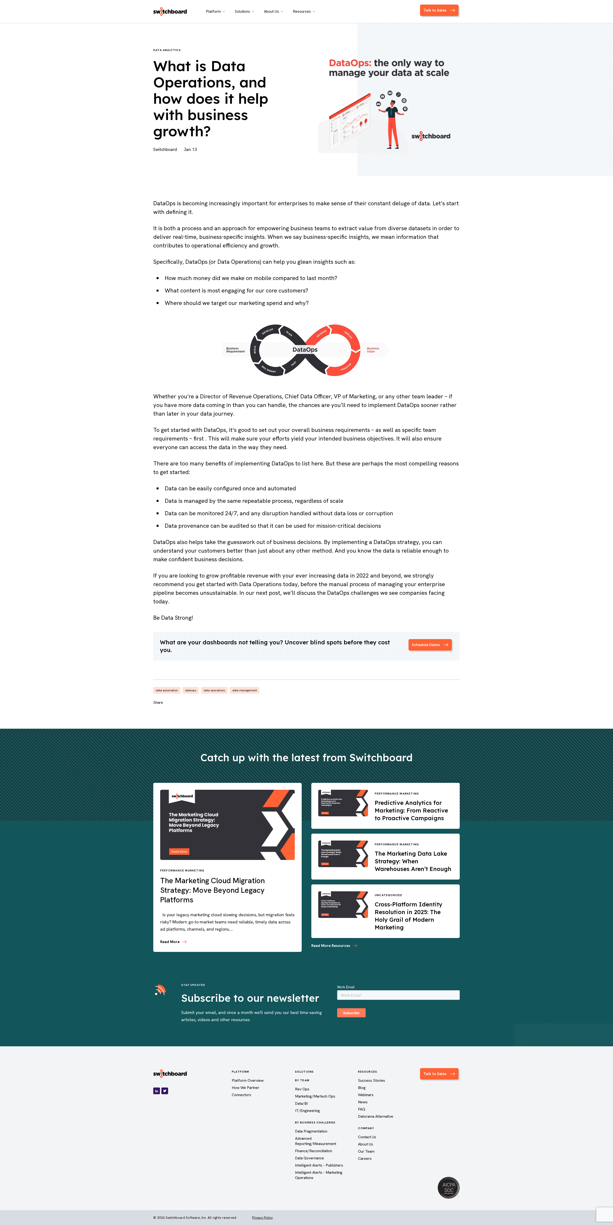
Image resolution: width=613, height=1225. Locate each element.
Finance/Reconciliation (313, 1150)
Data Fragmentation (311, 1131)
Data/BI (301, 1103)
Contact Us (367, 1136)
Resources (302, 11)
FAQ (361, 1109)
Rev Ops (302, 1089)
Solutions (242, 11)
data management (244, 690)
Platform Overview (248, 1080)
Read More (170, 941)
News (363, 1102)
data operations (214, 690)
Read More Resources (330, 945)
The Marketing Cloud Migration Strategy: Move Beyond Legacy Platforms (212, 890)
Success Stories (371, 1080)
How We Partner (245, 1087)
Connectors (241, 1094)
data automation (167, 690)
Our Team (366, 1151)
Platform (213, 11)
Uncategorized (389, 895)
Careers (365, 1158)
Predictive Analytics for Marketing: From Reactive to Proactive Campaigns (411, 810)
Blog (362, 1087)
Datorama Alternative (375, 1116)
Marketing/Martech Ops (315, 1096)
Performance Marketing (182, 870)
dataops (190, 690)
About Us (271, 11)
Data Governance (309, 1158)
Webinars (366, 1094)
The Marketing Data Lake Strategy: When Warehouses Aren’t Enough (413, 861)
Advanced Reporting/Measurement (315, 1141)
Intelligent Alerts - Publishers (319, 1165)
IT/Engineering (307, 1110)
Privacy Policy (262, 1217)
